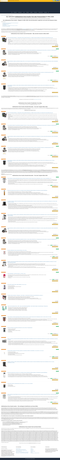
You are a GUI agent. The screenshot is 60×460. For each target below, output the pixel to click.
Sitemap (32, 448)
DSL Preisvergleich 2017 (19, 451)
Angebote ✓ (31, 12)
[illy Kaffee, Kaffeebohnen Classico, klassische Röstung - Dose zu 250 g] (4, 252)
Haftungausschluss (33, 451)
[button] (17, 12)
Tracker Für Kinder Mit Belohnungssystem (21, 449)
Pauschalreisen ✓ (20, 12)
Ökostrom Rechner (18, 448)
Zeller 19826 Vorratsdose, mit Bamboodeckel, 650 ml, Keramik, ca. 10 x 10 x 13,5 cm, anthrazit (20, 383)
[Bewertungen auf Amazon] (4, 153)
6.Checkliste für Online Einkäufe (6, 26)
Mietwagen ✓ (27, 12)
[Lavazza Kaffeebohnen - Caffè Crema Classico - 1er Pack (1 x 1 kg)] (4, 275)
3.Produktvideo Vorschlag (5, 24)
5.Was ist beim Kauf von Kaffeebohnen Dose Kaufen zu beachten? (10, 25)
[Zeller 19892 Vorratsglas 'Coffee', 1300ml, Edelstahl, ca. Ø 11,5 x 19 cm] (4, 286)
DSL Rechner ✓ (35, 12)
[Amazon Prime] (57, 67)
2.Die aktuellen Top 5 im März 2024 (7, 23)
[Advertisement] (30, 6)
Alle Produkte (15, 12)
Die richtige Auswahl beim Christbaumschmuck (21, 450)
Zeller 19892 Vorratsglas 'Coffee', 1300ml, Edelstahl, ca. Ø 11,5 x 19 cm (17, 284)
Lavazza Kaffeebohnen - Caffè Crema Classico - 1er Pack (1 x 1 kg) (16, 273)
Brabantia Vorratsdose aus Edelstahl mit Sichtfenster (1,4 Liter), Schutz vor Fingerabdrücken (20, 327)
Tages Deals (45, 12)
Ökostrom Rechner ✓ (41, 12)
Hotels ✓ (24, 12)
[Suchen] (48, 12)
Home (11, 12)
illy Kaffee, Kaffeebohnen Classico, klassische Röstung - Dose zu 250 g (17, 250)
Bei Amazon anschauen (55, 46)
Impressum (32, 450)
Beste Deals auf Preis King (37, 99)
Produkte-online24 (56, 96)
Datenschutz (32, 449)
